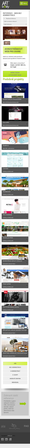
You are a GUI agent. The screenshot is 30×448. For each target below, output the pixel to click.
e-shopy (15, 375)
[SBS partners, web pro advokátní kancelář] (15, 324)
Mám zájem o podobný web (15, 73)
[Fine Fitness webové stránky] (15, 301)
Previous (5, 34)
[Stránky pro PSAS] (15, 232)
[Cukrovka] (15, 162)
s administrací (15, 371)
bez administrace (15, 367)
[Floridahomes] (15, 185)
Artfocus (10, 436)
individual (15, 382)
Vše (15, 363)
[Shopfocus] (15, 139)
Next (24, 34)
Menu (25, 3)
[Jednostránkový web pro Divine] (15, 34)
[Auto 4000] (15, 116)
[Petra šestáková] (15, 208)
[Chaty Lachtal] (15, 278)
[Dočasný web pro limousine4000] (15, 93)
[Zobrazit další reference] (15, 404)
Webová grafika (15, 379)
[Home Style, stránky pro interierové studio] (15, 347)
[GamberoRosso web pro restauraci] (15, 255)
